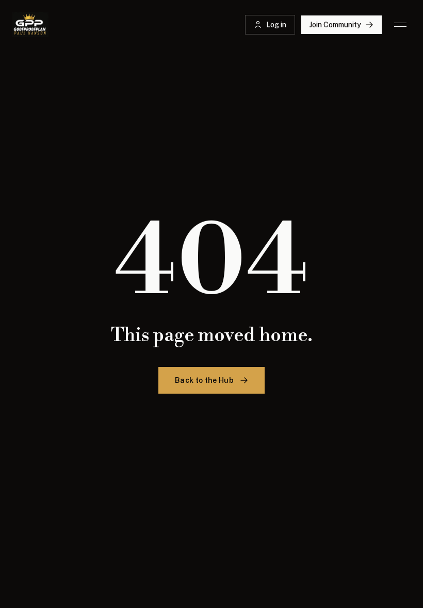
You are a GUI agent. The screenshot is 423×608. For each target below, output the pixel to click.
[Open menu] (400, 24)
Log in (276, 25)
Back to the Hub (204, 380)
